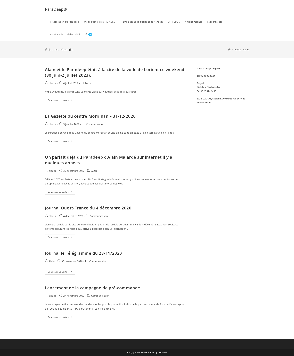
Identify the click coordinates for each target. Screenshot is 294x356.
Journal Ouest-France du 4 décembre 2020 (88, 208)
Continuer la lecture (61, 100)
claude (52, 83)
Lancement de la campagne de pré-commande (92, 288)
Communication (95, 124)
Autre (88, 83)
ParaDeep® (56, 9)
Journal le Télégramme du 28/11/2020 (83, 253)
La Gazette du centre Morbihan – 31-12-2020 (90, 116)
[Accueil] (229, 49)
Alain (52, 261)
